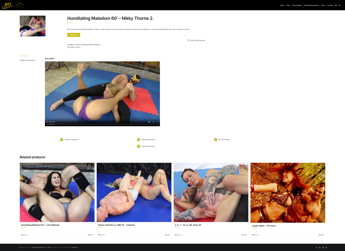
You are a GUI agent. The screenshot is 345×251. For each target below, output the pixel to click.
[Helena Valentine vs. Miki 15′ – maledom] (134, 192)
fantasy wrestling (82, 44)
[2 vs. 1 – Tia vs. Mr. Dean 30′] (211, 192)
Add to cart (25, 235)
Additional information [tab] (27, 60)
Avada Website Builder (38, 247)
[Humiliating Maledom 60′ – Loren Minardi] (57, 192)
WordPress (75, 247)
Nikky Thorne (75, 47)
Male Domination (94, 44)
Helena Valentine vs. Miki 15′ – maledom (116, 225)
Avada (49, 247)
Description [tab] (24, 56)
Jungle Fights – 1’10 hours (263, 226)
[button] (339, 5)
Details (91, 235)
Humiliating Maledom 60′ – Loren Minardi (40, 225)
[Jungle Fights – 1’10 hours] (287, 193)
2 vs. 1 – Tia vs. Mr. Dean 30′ (188, 225)
